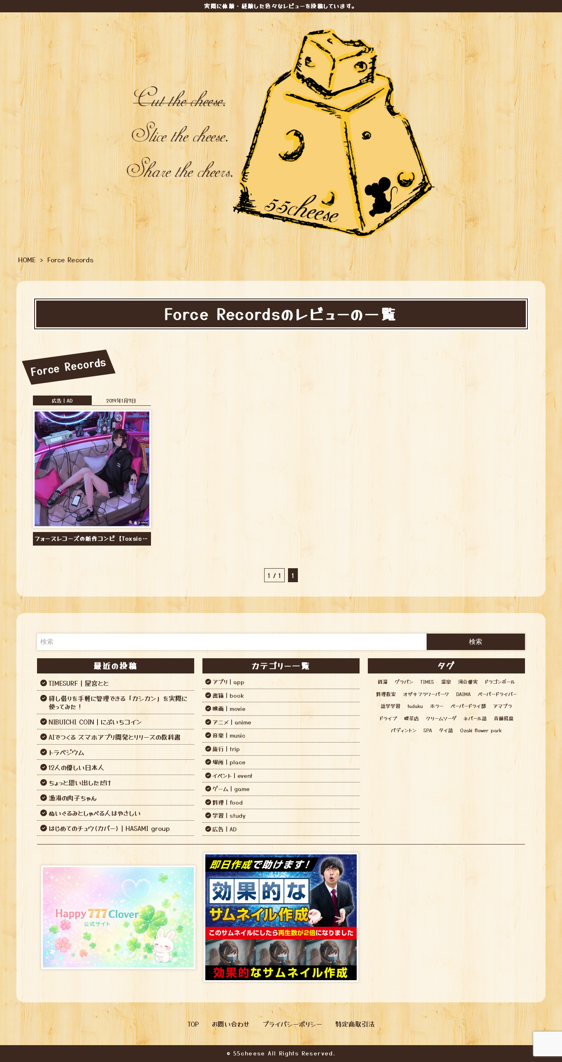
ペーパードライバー (497, 693)
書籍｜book (228, 695)
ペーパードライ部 (468, 705)
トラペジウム (66, 752)
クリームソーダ (441, 718)
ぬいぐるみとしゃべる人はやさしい (95, 813)
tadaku (415, 705)
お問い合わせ (230, 1024)
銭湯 (383, 681)
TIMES (427, 681)
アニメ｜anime (231, 722)
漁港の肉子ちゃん (73, 798)
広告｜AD (62, 400)
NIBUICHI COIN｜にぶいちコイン (95, 722)
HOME (27, 259)
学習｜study (229, 815)
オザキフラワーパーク (426, 693)
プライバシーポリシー (292, 1024)
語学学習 (390, 705)
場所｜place (229, 762)
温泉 (446, 681)
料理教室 (386, 693)
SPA (427, 730)
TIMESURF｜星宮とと (79, 683)
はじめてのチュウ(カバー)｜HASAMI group (109, 828)
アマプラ (502, 705)
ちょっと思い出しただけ (80, 782)
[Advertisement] (444, 917)
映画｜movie (229, 708)
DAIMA (463, 693)
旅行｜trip (226, 749)
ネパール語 (475, 718)
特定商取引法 (355, 1024)
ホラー (437, 705)
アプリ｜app (228, 682)
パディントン (403, 730)
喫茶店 (411, 718)
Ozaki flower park (481, 730)
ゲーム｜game (231, 788)
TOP (193, 1024)
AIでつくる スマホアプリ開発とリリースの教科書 (115, 737)
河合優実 (468, 681)
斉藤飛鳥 (503, 718)
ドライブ (388, 718)
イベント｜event (232, 775)
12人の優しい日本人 (77, 767)
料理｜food (227, 802)
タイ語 (446, 730)
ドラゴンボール (500, 681)
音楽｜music (228, 735)
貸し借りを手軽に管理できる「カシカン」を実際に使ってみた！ (118, 702)
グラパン (404, 681)
